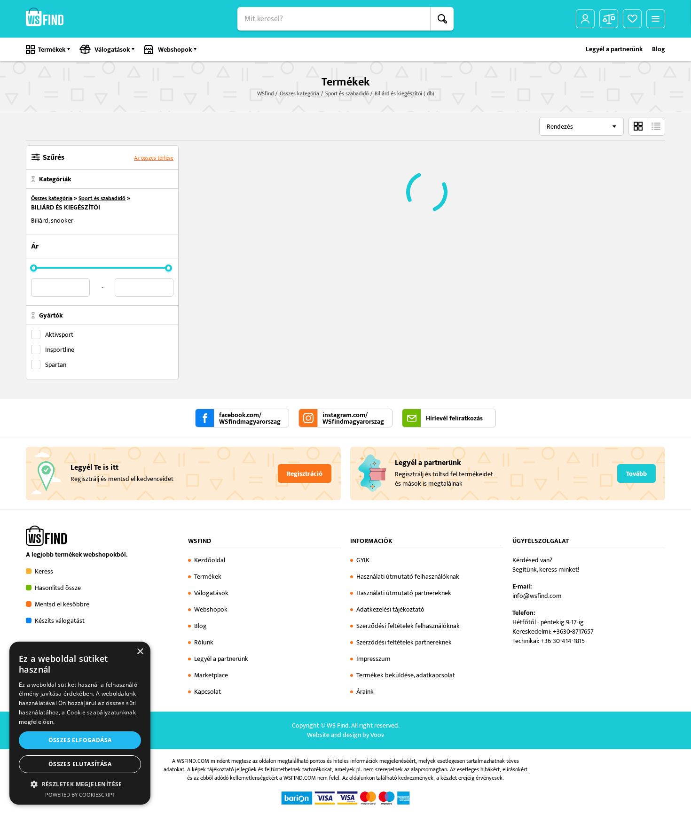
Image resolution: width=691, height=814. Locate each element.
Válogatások (112, 49)
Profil (585, 18)
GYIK (362, 560)
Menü (655, 18)
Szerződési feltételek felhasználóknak (408, 625)
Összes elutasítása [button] (79, 764)
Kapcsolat (207, 691)
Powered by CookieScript (80, 794)
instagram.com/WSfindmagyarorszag (353, 418)
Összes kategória (299, 93)
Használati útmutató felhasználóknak (407, 576)
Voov (377, 734)
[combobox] (581, 126)
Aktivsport (59, 334)
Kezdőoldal (209, 560)
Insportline (59, 349)
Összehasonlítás (608, 18)
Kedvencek (632, 18)
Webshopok (175, 49)
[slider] (33, 267)
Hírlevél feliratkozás (454, 418)
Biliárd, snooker (52, 220)
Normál (638, 126)
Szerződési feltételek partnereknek (404, 642)
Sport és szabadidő (347, 93)
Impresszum (373, 658)
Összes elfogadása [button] (80, 740)
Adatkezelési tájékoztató (390, 609)
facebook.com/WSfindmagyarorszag (250, 418)
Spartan (55, 364)
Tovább (636, 474)
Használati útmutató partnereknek (403, 593)
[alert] (79, 723)
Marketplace (211, 675)
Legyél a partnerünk (614, 49)
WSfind (265, 93)
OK (442, 19)
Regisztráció (304, 474)
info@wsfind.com (537, 595)
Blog (658, 49)
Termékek (51, 49)
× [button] (139, 651)
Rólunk (203, 642)
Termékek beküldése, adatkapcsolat (405, 675)
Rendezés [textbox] (560, 126)
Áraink (365, 691)
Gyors (656, 126)
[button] (80, 784)
